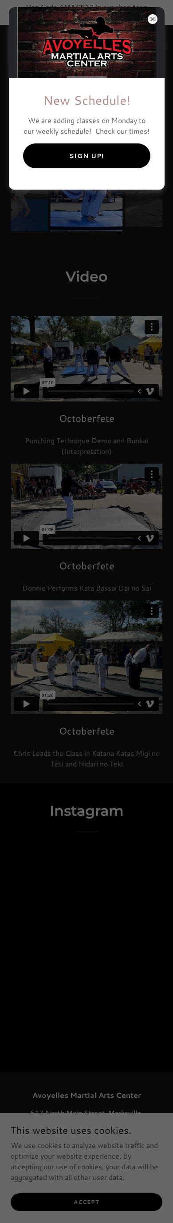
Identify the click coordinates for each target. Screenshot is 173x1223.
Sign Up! (86, 155)
